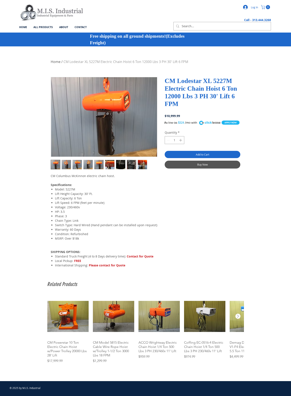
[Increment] (181, 140)
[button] (266, 7)
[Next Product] (238, 316)
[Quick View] (68, 316)
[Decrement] (168, 140)
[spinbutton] (174, 140)
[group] (145, 330)
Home (56, 61)
